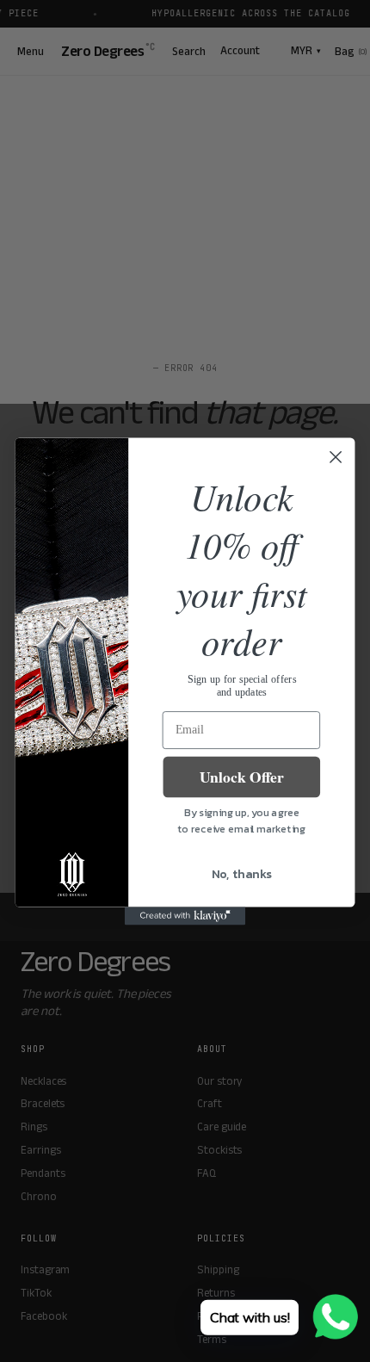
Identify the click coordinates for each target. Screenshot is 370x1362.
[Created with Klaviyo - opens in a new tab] (185, 916)
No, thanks (242, 873)
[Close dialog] (336, 456)
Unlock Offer (242, 776)
